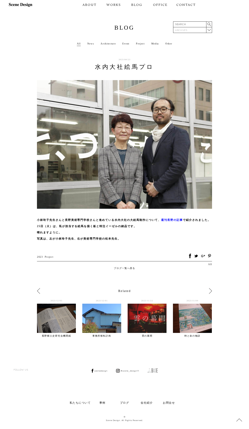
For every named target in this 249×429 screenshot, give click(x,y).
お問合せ (169, 402)
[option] (59, 318)
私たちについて (80, 402)
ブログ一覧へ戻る (124, 268)
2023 (40, 257)
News (90, 43)
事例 (102, 402)
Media (155, 43)
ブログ (124, 402)
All (79, 43)
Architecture (108, 43)
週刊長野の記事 (172, 219)
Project (140, 43)
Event (125, 43)
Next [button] (210, 291)
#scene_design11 (130, 371)
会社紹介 (147, 402)
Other (168, 43)
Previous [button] (38, 291)
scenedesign (101, 371)
